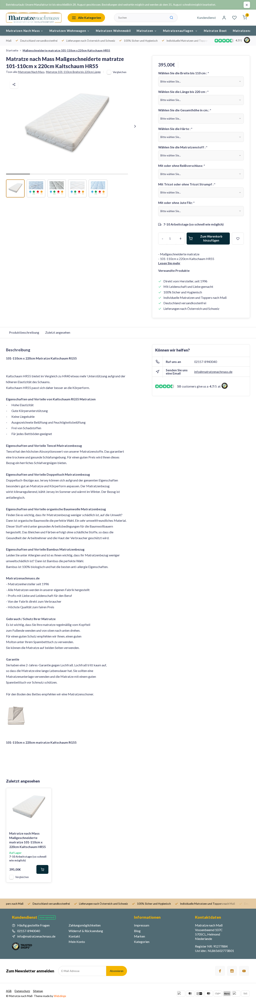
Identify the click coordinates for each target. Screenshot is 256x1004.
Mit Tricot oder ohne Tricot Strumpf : (186, 184)
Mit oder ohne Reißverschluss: (181, 165)
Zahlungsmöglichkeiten (85, 925)
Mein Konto (77, 942)
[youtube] (244, 971)
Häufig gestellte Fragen (33, 925)
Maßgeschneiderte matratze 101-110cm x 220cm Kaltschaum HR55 (66, 50)
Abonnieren (116, 971)
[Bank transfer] (245, 994)
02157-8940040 (205, 362)
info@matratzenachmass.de (213, 372)
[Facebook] (220, 971)
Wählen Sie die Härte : (175, 129)
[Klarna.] (227, 994)
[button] (135, 126)
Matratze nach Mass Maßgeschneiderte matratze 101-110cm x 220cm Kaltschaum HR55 (27, 840)
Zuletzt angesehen (57, 332)
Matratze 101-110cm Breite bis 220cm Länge (73, 72)
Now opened (47, 917)
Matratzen (145, 30)
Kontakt (74, 936)
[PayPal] (181, 994)
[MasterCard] (190, 994)
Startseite (12, 50)
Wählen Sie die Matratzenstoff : (182, 147)
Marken (139, 936)
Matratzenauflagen (178, 30)
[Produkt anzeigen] (42, 869)
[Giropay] (199, 994)
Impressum (141, 925)
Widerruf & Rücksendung (86, 931)
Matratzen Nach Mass (23, 30)
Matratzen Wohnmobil (113, 30)
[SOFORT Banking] (218, 994)
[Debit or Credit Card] (236, 994)
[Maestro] (208, 994)
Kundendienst (206, 17)
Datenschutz (22, 991)
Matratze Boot (215, 30)
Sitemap (38, 991)
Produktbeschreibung (24, 332)
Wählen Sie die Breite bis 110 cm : (183, 73)
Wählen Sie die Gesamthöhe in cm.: (184, 110)
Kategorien (141, 942)
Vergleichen (119, 72)
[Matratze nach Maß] (34, 18)
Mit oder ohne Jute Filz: (176, 202)
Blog (137, 931)
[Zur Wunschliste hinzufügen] (45, 794)
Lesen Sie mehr (169, 263)
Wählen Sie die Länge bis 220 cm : (183, 92)
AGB (9, 991)
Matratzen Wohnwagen (67, 30)
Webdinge (60, 996)
